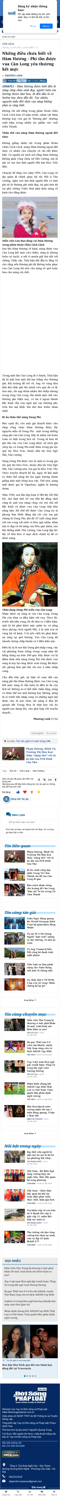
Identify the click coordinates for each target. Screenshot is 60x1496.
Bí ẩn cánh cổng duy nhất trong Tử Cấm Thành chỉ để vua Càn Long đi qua (39, 874)
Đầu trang (37, 1487)
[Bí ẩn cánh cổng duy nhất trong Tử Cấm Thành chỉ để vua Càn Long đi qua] (14, 874)
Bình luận (42, 1495)
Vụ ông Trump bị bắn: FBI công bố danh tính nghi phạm (40, 952)
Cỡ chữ (30, 1495)
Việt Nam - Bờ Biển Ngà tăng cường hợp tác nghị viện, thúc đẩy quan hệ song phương (41, 1176)
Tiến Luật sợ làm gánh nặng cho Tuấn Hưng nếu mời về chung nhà (40, 967)
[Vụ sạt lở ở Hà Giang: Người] (14, 938)
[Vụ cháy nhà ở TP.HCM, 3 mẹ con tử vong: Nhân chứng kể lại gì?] (14, 984)
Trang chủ (6, 1495)
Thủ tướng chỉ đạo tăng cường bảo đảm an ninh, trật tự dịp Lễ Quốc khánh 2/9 (41, 1237)
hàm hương (38, 770)
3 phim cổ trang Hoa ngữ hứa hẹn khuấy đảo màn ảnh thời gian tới (30, 1303)
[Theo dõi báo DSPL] (30, 81)
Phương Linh (13, 75)
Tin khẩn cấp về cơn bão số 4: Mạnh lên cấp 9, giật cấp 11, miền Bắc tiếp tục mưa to (41, 1215)
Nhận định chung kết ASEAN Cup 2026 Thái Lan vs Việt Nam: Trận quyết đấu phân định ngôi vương (40, 1089)
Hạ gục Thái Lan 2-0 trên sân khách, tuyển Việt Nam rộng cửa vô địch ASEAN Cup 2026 (39, 1047)
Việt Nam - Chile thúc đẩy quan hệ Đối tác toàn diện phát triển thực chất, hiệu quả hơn (40, 1195)
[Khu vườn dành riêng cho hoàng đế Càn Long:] (14, 890)
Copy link (18, 1495)
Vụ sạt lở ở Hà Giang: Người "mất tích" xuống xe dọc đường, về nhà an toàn (41, 938)
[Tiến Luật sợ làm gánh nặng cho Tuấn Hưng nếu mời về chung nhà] (14, 969)
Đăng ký (46, 26)
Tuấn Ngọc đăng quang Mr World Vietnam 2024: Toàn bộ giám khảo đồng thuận (41, 923)
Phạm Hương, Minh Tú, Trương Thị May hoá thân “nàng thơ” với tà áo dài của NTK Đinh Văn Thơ (41, 755)
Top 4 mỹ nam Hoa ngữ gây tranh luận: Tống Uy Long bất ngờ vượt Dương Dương (41, 1066)
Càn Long (24, 770)
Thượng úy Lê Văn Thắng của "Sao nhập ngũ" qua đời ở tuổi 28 (27, 1366)
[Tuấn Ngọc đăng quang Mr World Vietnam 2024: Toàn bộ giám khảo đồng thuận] (14, 923)
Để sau (33, 26)
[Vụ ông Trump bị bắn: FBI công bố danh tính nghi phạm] (14, 954)
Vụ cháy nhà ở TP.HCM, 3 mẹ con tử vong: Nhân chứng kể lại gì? (41, 982)
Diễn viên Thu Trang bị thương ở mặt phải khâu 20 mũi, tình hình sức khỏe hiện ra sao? (41, 1025)
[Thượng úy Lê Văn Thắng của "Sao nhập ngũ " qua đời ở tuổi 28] (30, 1341)
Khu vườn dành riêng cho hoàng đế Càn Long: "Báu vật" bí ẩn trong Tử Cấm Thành (41, 890)
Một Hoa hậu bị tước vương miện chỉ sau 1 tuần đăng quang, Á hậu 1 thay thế (40, 1111)
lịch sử (13, 770)
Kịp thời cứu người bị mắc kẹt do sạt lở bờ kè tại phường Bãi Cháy (40, 1154)
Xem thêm (29, 1000)
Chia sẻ (54, 1495)
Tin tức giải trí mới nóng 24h (33, 741)
